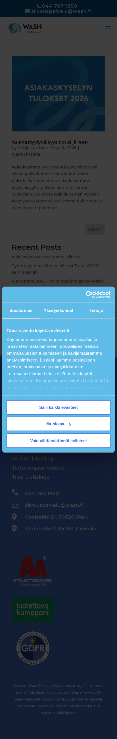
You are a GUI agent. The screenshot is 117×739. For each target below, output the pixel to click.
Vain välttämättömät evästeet (58, 440)
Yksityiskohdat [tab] (58, 310)
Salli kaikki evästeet (58, 407)
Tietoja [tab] (96, 310)
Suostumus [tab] (20, 310)
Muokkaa (55, 423)
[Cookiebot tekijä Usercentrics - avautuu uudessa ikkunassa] (85, 294)
